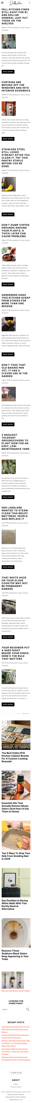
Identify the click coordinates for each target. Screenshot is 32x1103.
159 (18, 713)
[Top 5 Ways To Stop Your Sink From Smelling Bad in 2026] (16, 835)
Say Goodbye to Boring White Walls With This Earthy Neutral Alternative (15, 904)
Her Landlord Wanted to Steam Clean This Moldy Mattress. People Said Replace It (15, 513)
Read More (8, 71)
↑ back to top (16, 1073)
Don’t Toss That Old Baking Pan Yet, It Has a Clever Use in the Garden (15, 370)
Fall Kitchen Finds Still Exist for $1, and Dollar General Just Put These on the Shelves (15, 16)
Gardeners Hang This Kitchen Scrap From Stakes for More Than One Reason (16, 301)
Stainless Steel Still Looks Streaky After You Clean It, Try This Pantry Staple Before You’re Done (16, 158)
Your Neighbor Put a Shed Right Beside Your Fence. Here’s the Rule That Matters (16, 653)
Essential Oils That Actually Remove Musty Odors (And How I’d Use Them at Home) (15, 807)
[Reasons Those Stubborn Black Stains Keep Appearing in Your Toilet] (16, 933)
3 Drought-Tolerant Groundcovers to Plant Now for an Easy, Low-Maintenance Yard (15, 441)
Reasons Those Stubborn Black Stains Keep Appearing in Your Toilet (15, 954)
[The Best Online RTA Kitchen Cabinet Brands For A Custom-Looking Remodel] (16, 735)
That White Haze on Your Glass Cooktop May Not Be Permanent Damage (15, 583)
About (16, 1084)
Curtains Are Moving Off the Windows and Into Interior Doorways (16, 86)
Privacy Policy (16, 1087)
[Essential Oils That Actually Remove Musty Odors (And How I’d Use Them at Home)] (16, 785)
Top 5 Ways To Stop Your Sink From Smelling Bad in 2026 (16, 856)
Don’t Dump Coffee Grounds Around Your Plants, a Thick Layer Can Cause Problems (16, 230)
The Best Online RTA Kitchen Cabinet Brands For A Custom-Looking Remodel (15, 757)
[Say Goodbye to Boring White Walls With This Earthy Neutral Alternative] (16, 882)
